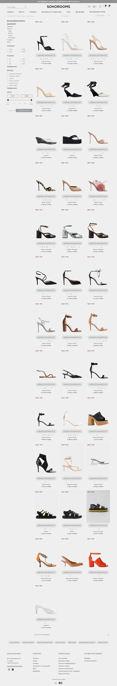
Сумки (10, 35)
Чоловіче (32, 12)
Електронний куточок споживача (69, 671)
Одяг (10, 31)
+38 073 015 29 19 (73, 1)
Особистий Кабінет (90, 661)
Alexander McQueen (72, 578)
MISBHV (46, 625)
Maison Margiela (46, 249)
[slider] (8, 100)
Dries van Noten (98, 531)
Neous (46, 531)
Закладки (87, 658)
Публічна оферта (63, 666)
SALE (68, 12)
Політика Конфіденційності (67, 663)
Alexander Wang (72, 484)
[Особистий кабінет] (100, 7)
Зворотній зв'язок (64, 673)
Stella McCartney (98, 437)
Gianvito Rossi (46, 61)
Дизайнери (80, 12)
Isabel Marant (46, 484)
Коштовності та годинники (51, 12)
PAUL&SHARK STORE (97, 12)
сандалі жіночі (102, 642)
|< (97, 635)
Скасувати (11, 110)
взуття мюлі (72, 642)
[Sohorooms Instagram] (12, 670)
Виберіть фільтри (24, 110)
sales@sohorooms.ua (15, 666)
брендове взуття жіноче (87, 642)
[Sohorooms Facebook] (9, 670)
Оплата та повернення (65, 668)
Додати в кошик (54, 22)
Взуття (10, 33)
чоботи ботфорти (28, 642)
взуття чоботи (60, 642)
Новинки (10, 12)
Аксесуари (11, 37)
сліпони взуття (14, 642)
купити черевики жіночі (45, 642)
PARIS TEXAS (98, 155)
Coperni (46, 155)
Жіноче (21, 12)
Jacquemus (72, 108)
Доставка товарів (64, 661)
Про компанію (63, 658)
